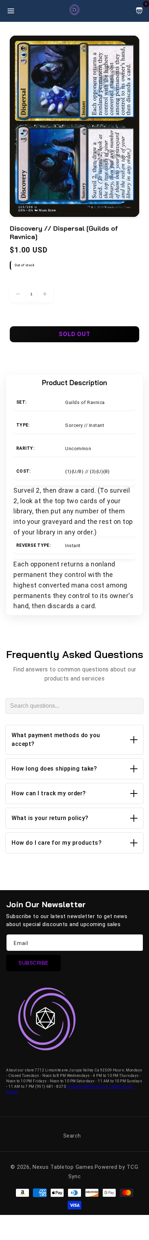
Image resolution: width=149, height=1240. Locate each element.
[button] (74, 739)
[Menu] (11, 11)
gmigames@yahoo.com (87, 1086)
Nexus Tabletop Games (63, 1167)
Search (72, 1136)
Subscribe (33, 963)
